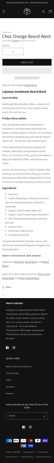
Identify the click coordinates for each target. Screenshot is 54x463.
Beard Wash (31, 85)
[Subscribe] (44, 416)
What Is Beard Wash (29, 278)
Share (8, 287)
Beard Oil (19, 261)
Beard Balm (31, 261)
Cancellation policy (43, 457)
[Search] (43, 11)
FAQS (8, 380)
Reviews (10, 393)
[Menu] (3, 11)
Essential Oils (12, 373)
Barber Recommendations (18, 366)
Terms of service (11, 457)
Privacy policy (42, 452)
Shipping (15, 41)
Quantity (6, 45)
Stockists (10, 386)
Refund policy (29, 452)
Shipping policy (27, 457)
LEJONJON (16, 452)
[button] (27, 70)
